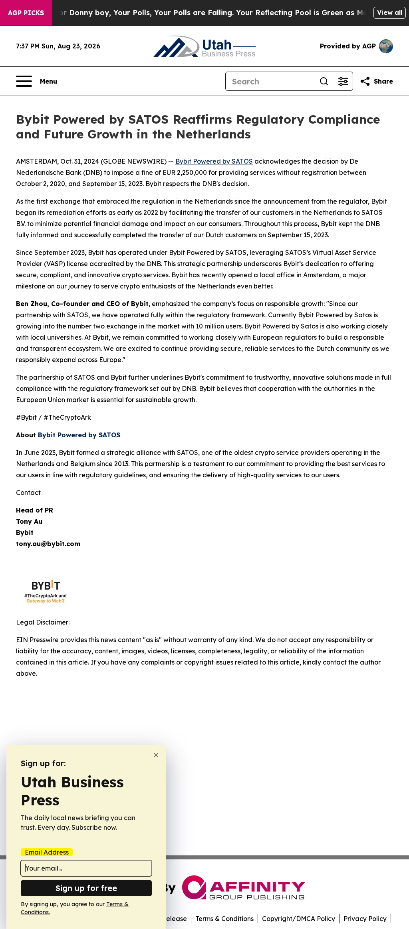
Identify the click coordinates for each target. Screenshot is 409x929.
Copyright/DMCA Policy (298, 919)
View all (389, 12)
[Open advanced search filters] (343, 81)
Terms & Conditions (224, 919)
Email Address (47, 852)
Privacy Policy (365, 919)
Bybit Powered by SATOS (214, 161)
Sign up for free (86, 888)
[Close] (156, 755)
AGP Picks (26, 13)
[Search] (324, 81)
